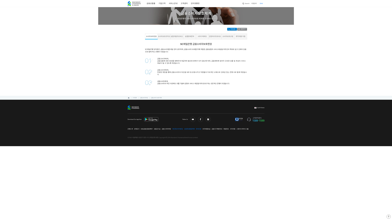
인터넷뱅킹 (195, 3)
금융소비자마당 (144, 98)
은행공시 (136, 129)
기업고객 (162, 3)
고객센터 (184, 3)
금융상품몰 (151, 3)
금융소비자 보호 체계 (156, 98)
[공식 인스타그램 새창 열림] (208, 119)
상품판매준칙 (189, 36)
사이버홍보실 (206, 129)
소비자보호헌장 (151, 36)
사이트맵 (232, 129)
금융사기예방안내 (217, 129)
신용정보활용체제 (189, 129)
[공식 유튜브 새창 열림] (192, 119)
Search (245, 3)
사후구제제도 (202, 36)
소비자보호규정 (227, 36)
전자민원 (198, 129)
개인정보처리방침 (177, 129)
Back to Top (389, 217)
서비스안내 (173, 3)
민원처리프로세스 (215, 36)
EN (261, 3)
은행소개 (130, 129)
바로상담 (233, 29)
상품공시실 (157, 129)
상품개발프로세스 (177, 36)
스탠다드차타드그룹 (242, 129)
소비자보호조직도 (164, 36)
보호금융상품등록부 (147, 129)
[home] (127, 98)
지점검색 (254, 3)
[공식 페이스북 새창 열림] (200, 119)
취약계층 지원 (240, 36)
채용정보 (226, 129)
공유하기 (243, 29)
